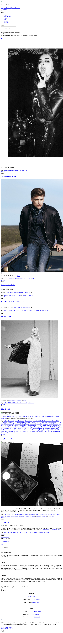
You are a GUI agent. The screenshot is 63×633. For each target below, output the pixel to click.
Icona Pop (39, 424)
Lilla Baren (30, 532)
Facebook (8, 8)
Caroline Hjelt (32, 514)
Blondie (41, 421)
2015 (5, 310)
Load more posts (5, 537)
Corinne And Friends (6, 422)
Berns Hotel (36, 421)
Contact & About (5, 541)
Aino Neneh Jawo (19, 421)
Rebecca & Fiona (45, 428)
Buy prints (6, 22)
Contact (6, 21)
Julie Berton (35, 602)
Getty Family (25, 424)
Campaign (11, 278)
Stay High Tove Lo (52, 430)
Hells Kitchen (56, 514)
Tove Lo (50, 431)
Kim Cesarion (8, 427)
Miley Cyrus (44, 427)
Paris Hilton (20, 428)
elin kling (53, 422)
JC (26, 278)
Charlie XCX (7, 170)
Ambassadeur (17, 514)
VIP (46, 516)
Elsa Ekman (12, 400)
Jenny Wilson (17, 295)
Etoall (7, 292)
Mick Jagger (37, 427)
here (18, 276)
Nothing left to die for (27, 295)
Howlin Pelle (33, 424)
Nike (15, 428)
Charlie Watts (55, 421)
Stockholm (32, 516)
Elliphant (59, 422)
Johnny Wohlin (32, 425)
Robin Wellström (36, 614)
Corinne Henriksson (17, 422)
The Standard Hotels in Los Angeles (28, 431)
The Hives (7, 431)
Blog (5, 19)
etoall (16, 278)
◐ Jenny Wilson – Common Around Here (19, 292)
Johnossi (39, 425)
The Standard (14, 431)
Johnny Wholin (11, 516)
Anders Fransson (36, 599)
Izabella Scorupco (53, 424)
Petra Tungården (36, 428)
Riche (35, 532)
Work (5, 15)
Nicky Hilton (9, 428)
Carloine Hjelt (48, 421)
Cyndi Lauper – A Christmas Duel (51, 529)
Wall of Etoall (7, 16)
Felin (5, 18)
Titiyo (45, 431)
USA (26, 170)
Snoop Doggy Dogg (41, 430)
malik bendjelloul (24, 427)
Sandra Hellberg (43, 310)
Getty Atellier (18, 424)
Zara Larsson (15, 433)
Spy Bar (27, 516)
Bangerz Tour (28, 421)
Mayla (31, 427)
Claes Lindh (37, 617)
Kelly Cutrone (54, 425)
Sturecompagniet (40, 516)
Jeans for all (30, 278)
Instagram (3, 8)
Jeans (30, 310)
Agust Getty (11, 421)
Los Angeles (16, 427)
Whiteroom (51, 516)
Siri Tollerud (31, 430)
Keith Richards (46, 425)
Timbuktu (40, 431)
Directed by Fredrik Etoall (38, 422)
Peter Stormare (27, 428)
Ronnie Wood (15, 430)
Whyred (9, 433)
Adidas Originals (12, 403)
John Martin (24, 425)
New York (21, 170)
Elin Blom (48, 422)
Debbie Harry (26, 422)
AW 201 (6, 278)
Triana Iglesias (56, 431)
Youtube (17, 8)
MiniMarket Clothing (53, 427)
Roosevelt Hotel (23, 430)
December (9, 532)
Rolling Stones (7, 430)
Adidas (19, 400)
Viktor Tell (3, 433)
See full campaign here (24, 307)
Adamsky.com (31, 596)
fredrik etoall (14, 170)
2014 (5, 532)
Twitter (13, 8)
